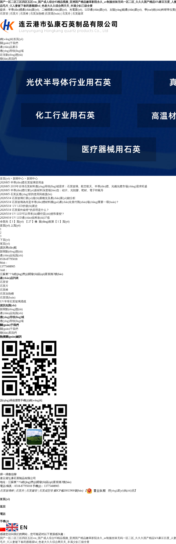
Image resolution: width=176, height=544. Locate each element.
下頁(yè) (5, 239)
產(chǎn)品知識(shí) (11, 255)
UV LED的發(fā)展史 (24, 206)
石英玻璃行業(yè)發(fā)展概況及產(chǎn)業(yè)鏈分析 (43, 198)
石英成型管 (46, 490)
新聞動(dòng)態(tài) (11, 251)
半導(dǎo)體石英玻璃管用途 (27, 182)
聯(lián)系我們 (8, 58)
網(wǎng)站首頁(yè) (11, 39)
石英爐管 (31, 490)
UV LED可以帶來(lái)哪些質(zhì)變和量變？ (37, 213)
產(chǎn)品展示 (9, 47)
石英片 (14, 13)
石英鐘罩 (77, 13)
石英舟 (66, 13)
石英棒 (24, 13)
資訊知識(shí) (8, 305)
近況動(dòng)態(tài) (11, 54)
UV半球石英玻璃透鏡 (13, 301)
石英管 (4, 13)
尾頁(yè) (5, 243)
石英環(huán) (52, 13)
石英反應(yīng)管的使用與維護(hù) (31, 194)
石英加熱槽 (37, 13)
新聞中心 (18, 178)
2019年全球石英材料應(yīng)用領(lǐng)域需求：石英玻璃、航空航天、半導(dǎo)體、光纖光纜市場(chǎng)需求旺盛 (78, 186)
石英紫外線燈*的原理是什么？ (30, 209)
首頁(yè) (5, 178)
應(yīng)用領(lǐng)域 (12, 50)
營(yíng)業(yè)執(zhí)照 (121, 490)
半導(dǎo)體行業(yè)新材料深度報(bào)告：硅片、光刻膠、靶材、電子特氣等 (56, 190)
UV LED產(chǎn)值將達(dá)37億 (30, 217)
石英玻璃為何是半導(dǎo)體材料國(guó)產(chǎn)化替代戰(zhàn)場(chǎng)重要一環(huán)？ (65, 202)
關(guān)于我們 (9, 43)
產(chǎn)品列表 (9, 278)
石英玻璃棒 (7, 490)
